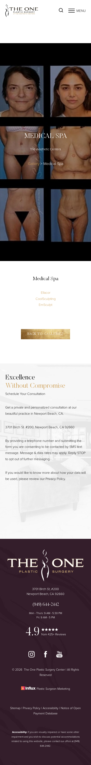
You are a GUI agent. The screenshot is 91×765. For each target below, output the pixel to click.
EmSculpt (45, 304)
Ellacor (45, 292)
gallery (34, 163)
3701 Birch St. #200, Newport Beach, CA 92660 (39, 427)
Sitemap (15, 708)
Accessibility (50, 708)
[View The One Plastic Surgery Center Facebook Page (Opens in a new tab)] (46, 656)
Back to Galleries (45, 334)
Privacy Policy (55, 478)
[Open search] (61, 11)
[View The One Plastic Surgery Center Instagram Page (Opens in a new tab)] (32, 656)
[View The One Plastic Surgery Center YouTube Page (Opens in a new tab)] (59, 656)
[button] (71, 11)
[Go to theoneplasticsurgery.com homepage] (25, 10)
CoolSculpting (46, 298)
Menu (81, 10)
